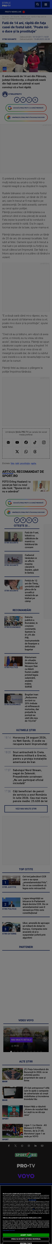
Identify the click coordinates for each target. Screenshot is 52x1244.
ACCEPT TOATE (26, 1235)
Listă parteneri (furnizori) (9, 1230)
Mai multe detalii (32, 1199)
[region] (26, 1214)
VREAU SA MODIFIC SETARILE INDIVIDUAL (26, 1239)
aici (34, 1209)
